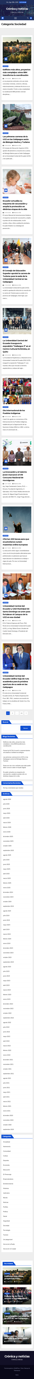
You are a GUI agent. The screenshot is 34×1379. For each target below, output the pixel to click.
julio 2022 (6, 1027)
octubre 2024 (7, 901)
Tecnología (6, 1230)
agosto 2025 (7, 855)
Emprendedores (8, 1179)
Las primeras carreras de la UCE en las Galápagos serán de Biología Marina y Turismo (16, 139)
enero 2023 (6, 999)
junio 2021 (6, 1087)
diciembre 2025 (8, 836)
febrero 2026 (7, 827)
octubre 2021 (7, 1069)
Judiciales (6, 1193)
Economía (6, 1165)
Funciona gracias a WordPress (12, 1368)
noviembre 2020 (8, 1120)
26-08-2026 (9, 1301)
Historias (6, 1188)
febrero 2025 (7, 883)
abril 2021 (6, 1097)
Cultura (5, 1156)
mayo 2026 (6, 813)
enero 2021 (6, 1111)
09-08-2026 (7, 416)
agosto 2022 (7, 1022)
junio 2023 (6, 976)
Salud (5, 1216)
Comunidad (7, 1151)
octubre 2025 (7, 846)
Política (5, 1211)
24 (21, 713)
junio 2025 (6, 864)
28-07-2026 (7, 548)
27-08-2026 (7, 78)
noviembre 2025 (8, 841)
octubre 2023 (7, 957)
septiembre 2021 (8, 1073)
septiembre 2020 (8, 1129)
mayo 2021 (6, 1092)
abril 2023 (6, 985)
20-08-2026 (7, 212)
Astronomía (6, 1146)
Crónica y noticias (17, 8)
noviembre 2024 (8, 897)
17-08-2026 (7, 285)
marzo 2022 (7, 1045)
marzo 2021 (7, 1101)
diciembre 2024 (8, 892)
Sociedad (5, 66)
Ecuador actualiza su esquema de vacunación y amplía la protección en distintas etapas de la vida (15, 774)
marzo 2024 (7, 934)
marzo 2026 (7, 822)
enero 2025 (6, 887)
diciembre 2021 (8, 1059)
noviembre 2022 (8, 1008)
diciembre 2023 (8, 948)
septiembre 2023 (8, 962)
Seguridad (6, 1221)
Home (17, 1375)
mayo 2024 (6, 925)
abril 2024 (6, 929)
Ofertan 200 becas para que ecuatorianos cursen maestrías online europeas (16, 542)
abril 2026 (6, 818)
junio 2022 (6, 1032)
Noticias (5, 1202)
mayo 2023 (6, 980)
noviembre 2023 (8, 952)
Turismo (5, 1235)
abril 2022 (6, 1041)
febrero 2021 (7, 1106)
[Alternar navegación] (15, 18)
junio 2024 (6, 920)
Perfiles (5, 1207)
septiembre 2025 (8, 850)
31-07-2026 (7, 483)
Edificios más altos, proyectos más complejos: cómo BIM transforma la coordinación (16, 72)
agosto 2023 (7, 966)
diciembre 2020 (8, 1115)
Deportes (6, 1160)
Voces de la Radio (9, 1244)
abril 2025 (6, 873)
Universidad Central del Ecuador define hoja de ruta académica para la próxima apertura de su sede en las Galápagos (16, 681)
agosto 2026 (7, 799)
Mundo (5, 1197)
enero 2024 (6, 943)
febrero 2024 (7, 939)
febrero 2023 (7, 994)
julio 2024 (6, 915)
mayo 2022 (6, 1036)
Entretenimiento (8, 1183)
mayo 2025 (6, 869)
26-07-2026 (7, 620)
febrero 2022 (7, 1050)
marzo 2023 (7, 990)
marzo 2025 (7, 878)
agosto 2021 (7, 1078)
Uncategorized (7, 1239)
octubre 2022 (7, 1013)
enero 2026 (6, 832)
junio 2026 (6, 808)
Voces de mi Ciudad (9, 1249)
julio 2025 (6, 859)
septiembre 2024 (8, 906)
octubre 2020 (7, 1125)
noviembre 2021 (8, 1064)
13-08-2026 (7, 355)
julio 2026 (6, 804)
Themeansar (17, 1370)
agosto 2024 (7, 911)
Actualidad (6, 1142)
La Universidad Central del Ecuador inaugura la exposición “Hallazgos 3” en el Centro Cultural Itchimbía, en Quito (16, 346)
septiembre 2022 (8, 1018)
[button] (28, 18)
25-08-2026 (7, 145)
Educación (6, 1170)
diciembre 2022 (8, 1004)
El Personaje (7, 1174)
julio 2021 (6, 1083)
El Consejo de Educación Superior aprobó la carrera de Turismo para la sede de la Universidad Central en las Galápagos (16, 276)
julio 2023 (6, 971)
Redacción (17, 78)
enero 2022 (6, 1055)
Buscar (5, 722)
